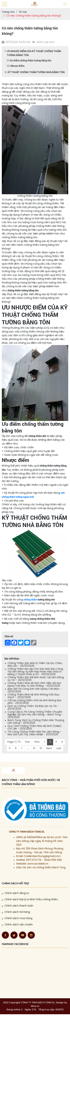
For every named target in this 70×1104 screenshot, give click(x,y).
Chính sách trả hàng (17, 912)
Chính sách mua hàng (18, 918)
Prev (37, 742)
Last (58, 748)
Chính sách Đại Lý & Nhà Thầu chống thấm (31, 899)
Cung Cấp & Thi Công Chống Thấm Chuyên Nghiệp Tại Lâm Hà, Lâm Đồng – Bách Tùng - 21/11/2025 (35, 715)
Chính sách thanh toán (18, 906)
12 (34, 748)
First (27, 742)
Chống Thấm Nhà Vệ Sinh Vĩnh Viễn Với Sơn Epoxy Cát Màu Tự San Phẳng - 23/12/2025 (34, 684)
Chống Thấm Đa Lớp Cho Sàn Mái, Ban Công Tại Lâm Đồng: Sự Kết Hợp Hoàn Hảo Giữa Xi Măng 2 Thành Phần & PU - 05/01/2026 (35, 672)
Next (49, 748)
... (28, 748)
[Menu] (4, 4)
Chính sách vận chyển (18, 924)
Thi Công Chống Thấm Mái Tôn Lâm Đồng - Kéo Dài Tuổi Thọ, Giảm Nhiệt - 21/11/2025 (34, 733)
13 (41, 748)
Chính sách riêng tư (16, 893)
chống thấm (30, 599)
